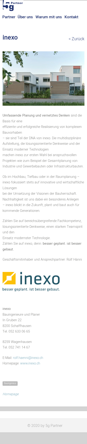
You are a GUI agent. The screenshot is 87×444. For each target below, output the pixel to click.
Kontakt (71, 17)
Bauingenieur (10, 383)
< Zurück (76, 39)
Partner (8, 17)
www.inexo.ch (30, 363)
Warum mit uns (48, 17)
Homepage (11, 394)
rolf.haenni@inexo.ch (28, 357)
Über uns (25, 17)
